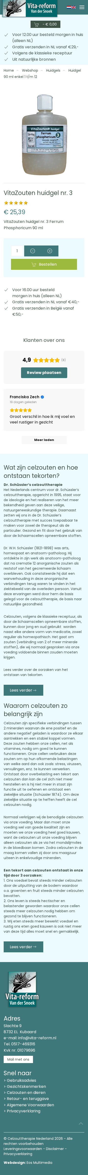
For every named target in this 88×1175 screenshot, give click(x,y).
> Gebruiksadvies (20, 1080)
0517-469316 (23, 1044)
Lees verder (21, 690)
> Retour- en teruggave (26, 1098)
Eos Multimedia (39, 1162)
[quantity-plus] (49, 250)
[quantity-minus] (32, 250)
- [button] (49, 24)
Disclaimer (55, 1148)
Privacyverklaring (18, 1153)
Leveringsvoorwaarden (23, 1148)
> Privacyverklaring (22, 1111)
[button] (81, 7)
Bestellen (48, 264)
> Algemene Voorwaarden (29, 1105)
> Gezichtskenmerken (25, 1086)
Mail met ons (18, 1059)
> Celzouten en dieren (24, 1092)
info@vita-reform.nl (37, 1038)
